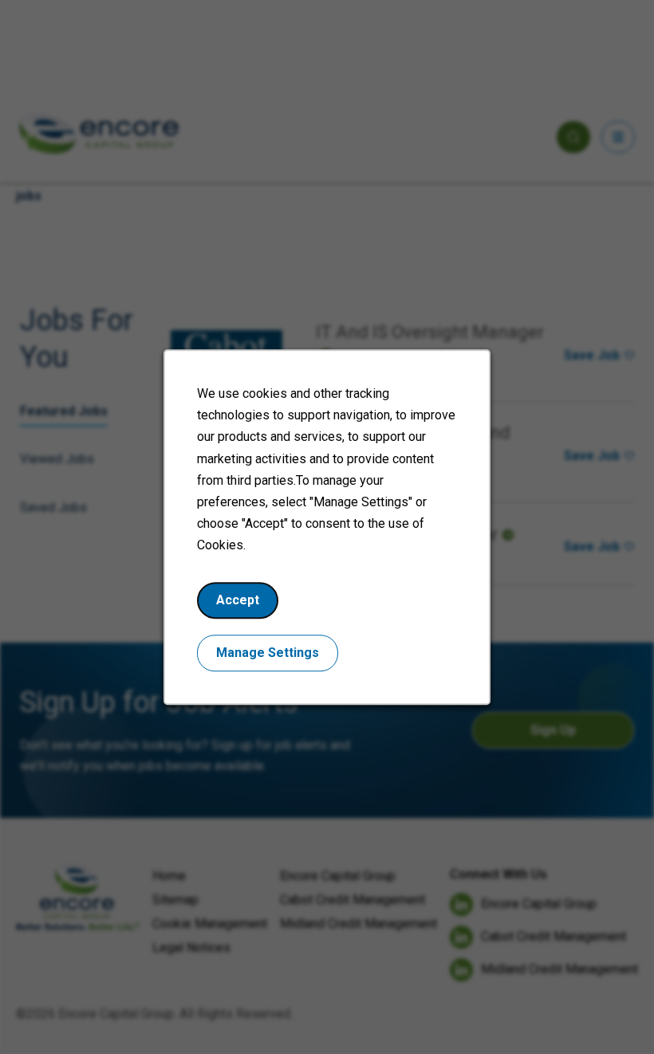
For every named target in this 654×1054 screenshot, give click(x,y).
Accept (237, 600)
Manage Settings (267, 652)
